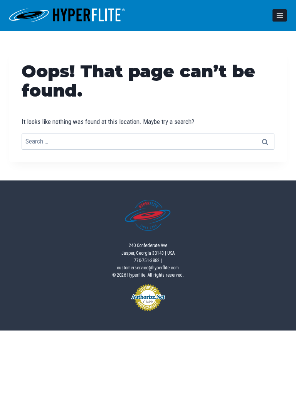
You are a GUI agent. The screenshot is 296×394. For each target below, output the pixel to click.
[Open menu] (279, 15)
